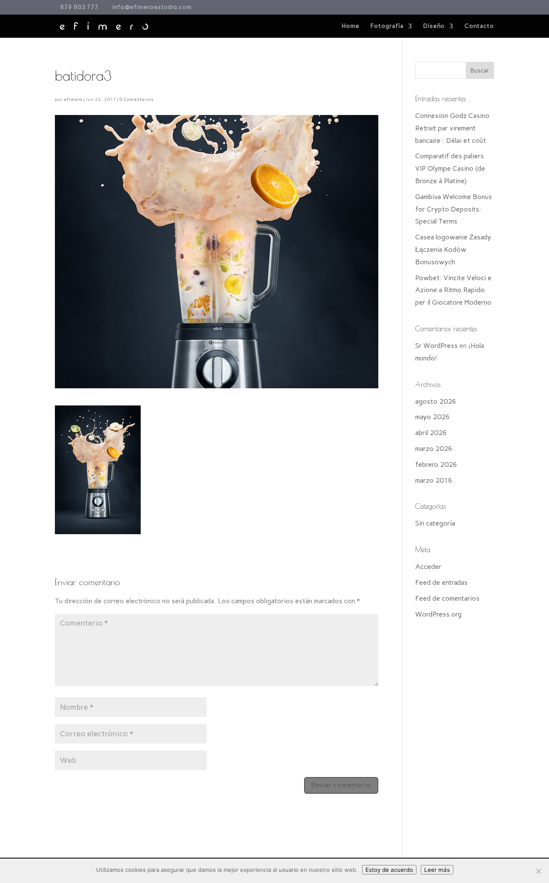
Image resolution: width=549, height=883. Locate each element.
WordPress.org (438, 614)
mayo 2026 (432, 417)
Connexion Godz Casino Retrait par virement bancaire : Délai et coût (452, 128)
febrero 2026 (436, 464)
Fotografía (387, 26)
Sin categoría (435, 523)
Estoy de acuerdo (389, 869)
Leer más (437, 869)
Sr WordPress (436, 346)
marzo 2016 (433, 480)
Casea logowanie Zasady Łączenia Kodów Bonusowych (453, 249)
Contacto (479, 26)
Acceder (428, 566)
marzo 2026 (433, 449)
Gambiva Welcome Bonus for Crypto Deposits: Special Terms (453, 209)
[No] (538, 871)
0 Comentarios (137, 99)
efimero (73, 99)
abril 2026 (431, 433)
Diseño (434, 26)
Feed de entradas (441, 582)
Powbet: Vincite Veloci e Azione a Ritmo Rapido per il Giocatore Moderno (453, 290)
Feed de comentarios (447, 598)
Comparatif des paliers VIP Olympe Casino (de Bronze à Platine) (450, 168)
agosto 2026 (435, 401)
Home (350, 26)
